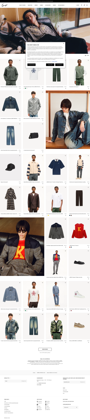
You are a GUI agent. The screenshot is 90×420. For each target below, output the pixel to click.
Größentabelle (65, 391)
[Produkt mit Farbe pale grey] (26, 88)
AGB (5, 401)
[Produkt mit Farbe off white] (24, 88)
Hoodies (29, 361)
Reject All (50, 64)
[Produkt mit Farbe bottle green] (25, 88)
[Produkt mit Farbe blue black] (69, 215)
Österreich (66, 407)
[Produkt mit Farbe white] (47, 215)
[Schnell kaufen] (20, 88)
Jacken (37, 361)
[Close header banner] (89, 1)
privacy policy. (54, 61)
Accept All (59, 64)
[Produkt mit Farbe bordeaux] (71, 310)
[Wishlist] (19, 61)
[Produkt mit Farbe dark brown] (71, 215)
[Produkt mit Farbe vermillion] (69, 247)
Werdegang (6, 409)
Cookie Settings (7, 406)
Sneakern (32, 361)
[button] (15, 381)
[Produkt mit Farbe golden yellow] (48, 215)
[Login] (84, 5)
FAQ (63, 393)
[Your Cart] (87, 5)
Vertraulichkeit (6, 404)
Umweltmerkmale (7, 411)
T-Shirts (60, 360)
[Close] (63, 43)
